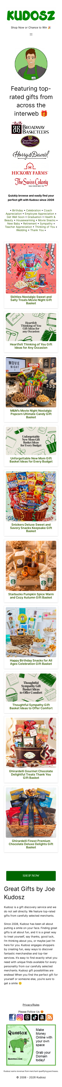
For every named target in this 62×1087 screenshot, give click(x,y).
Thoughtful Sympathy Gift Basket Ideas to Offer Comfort (31, 706)
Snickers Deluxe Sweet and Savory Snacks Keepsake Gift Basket (31, 528)
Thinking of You (45, 226)
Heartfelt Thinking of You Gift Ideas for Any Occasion (31, 346)
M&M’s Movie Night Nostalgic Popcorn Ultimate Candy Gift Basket (31, 414)
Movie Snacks (46, 220)
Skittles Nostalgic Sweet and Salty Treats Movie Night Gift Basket (31, 300)
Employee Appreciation (39, 213)
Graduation (34, 217)
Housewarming (25, 220)
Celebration (33, 210)
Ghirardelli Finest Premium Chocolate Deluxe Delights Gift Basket (31, 844)
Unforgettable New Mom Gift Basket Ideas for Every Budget (31, 460)
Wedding (21, 230)
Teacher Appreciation (18, 226)
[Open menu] (31, 34)
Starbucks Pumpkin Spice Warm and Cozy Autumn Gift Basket (31, 595)
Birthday (17, 210)
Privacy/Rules (31, 1004)
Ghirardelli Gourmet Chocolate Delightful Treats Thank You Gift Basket (31, 774)
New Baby (13, 223)
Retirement (30, 223)
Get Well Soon (15, 217)
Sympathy (46, 223)
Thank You (37, 230)
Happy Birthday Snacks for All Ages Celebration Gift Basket (31, 662)
